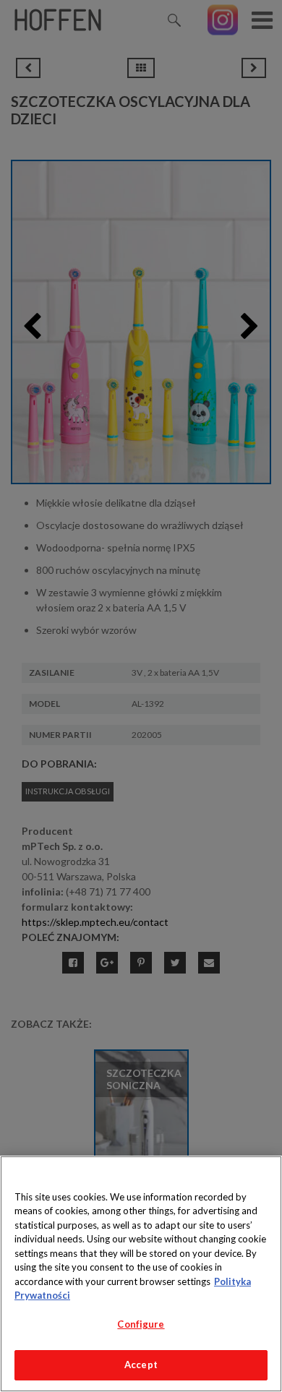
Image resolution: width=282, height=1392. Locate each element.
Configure (140, 1324)
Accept (141, 1364)
